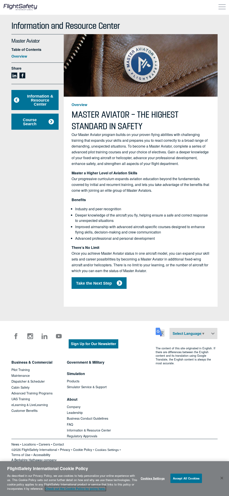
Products (73, 381)
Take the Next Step (94, 283)
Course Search (30, 122)
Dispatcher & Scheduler (28, 381)
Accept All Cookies (186, 478)
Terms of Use (20, 454)
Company (74, 406)
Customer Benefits (24, 410)
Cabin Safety (20, 387)
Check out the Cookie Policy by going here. (75, 488)
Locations (29, 444)
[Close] (222, 478)
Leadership (75, 412)
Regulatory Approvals (82, 436)
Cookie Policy (82, 449)
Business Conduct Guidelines (87, 418)
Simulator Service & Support (87, 387)
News (15, 444)
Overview (19, 56)
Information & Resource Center (40, 100)
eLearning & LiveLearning (29, 404)
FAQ (70, 424)
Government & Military (85, 362)
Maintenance (20, 375)
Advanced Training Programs (32, 393)
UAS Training (20, 399)
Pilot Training (20, 369)
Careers (44, 444)
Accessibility (41, 454)
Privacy (65, 449)
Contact (58, 444)
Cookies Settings (107, 450)
